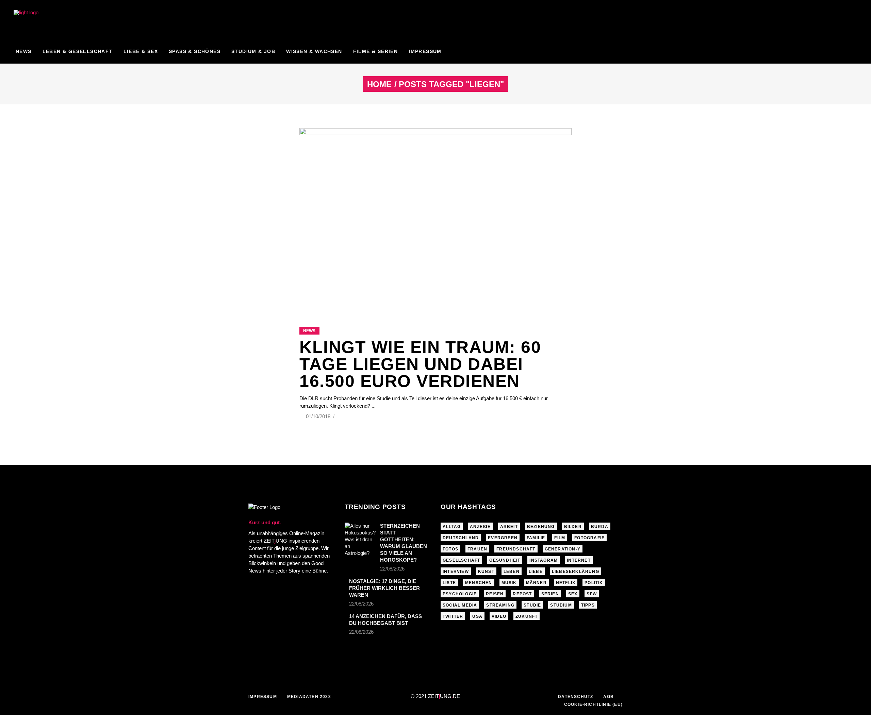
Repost (522, 594)
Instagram (543, 560)
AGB (608, 696)
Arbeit (509, 526)
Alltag (452, 526)
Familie (536, 537)
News (309, 330)
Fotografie (589, 537)
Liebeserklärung (575, 571)
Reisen (495, 594)
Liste (449, 582)
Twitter (453, 616)
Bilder (573, 526)
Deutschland (461, 537)
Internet (579, 560)
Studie (532, 605)
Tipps (588, 605)
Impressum (262, 696)
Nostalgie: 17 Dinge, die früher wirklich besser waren (384, 588)
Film (559, 537)
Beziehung (541, 526)
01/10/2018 (319, 416)
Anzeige (480, 526)
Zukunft (526, 616)
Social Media (460, 605)
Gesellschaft (461, 560)
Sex (573, 594)
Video (499, 616)
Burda (599, 526)
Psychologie (460, 594)
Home (379, 84)
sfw (592, 594)
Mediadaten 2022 (309, 696)
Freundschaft (515, 549)
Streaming (500, 605)
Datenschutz (575, 696)
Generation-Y (562, 549)
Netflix (565, 582)
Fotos (450, 549)
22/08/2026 (392, 569)
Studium (561, 605)
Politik (594, 582)
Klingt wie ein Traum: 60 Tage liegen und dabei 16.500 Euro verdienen (420, 364)
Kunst (486, 571)
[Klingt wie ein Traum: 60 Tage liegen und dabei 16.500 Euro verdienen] (435, 219)
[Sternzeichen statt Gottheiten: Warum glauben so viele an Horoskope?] (360, 540)
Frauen (477, 549)
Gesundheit (504, 560)
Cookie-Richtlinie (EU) (593, 704)
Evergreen (502, 537)
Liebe (536, 571)
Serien (550, 594)
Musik (509, 582)
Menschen (478, 582)
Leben (512, 571)
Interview (456, 571)
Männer (536, 582)
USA (477, 616)
